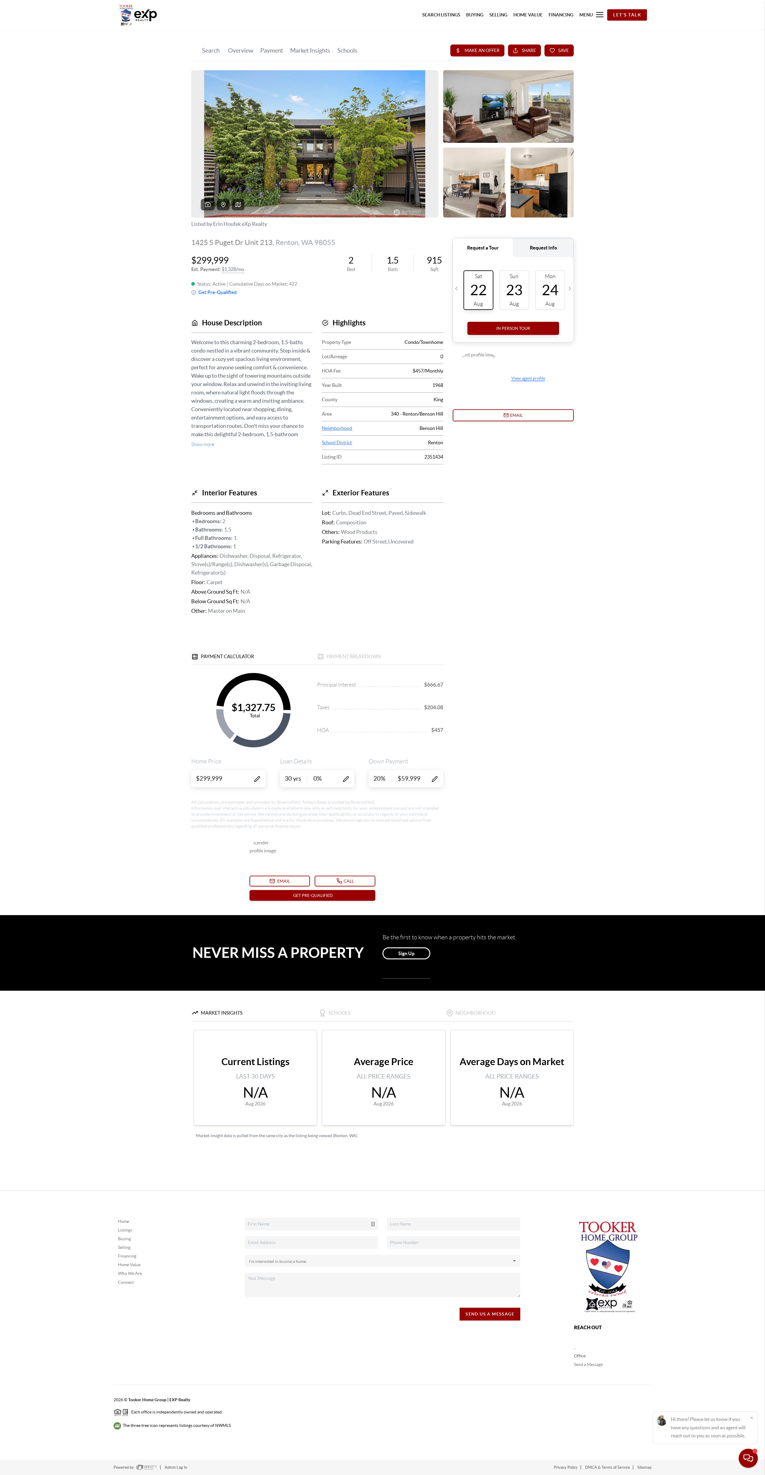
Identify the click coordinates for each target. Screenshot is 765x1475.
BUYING (475, 14)
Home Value (129, 1264)
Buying (124, 1238)
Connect (126, 1282)
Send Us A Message (490, 1314)
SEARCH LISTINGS (441, 14)
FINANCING (561, 14)
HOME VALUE (528, 14)
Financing (127, 1256)
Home (123, 1221)
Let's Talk (627, 14)
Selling (124, 1247)
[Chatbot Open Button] (748, 1458)
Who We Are (130, 1273)
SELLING (498, 14)
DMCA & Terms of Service (607, 1467)
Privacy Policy (566, 1467)
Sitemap (644, 1467)
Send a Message (588, 1364)
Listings (125, 1230)
